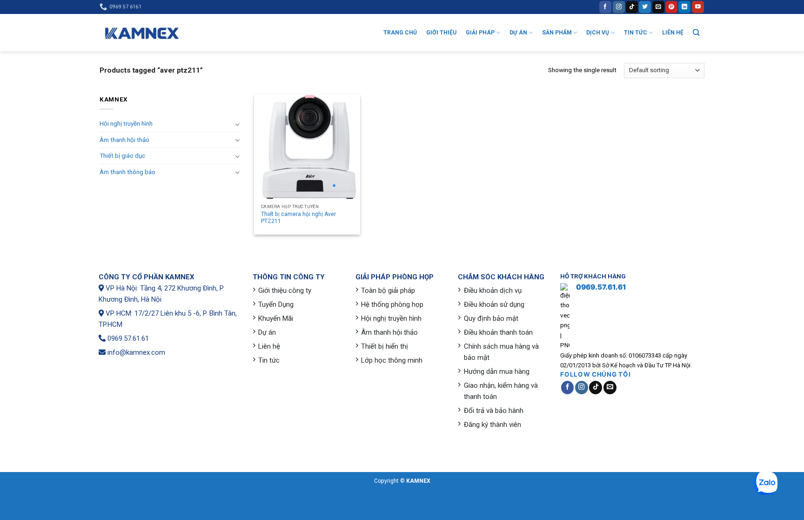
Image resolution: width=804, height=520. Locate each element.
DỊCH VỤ (597, 32)
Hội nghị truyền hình (126, 123)
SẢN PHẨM (557, 32)
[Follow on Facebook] (605, 7)
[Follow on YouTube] (698, 7)
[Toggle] (237, 124)
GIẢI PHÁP (480, 32)
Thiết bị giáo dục (122, 155)
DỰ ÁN (518, 32)
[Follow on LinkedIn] (684, 7)
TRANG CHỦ (400, 32)
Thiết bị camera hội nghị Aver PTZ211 (298, 218)
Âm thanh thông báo (127, 172)
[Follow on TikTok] (632, 7)
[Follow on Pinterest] (671, 7)
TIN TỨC (635, 32)
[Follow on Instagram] (619, 7)
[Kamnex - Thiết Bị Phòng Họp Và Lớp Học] (141, 32)
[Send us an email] (658, 7)
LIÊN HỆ (672, 32)
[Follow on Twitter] (645, 7)
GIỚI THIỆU (441, 32)
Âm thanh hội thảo (124, 139)
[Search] (696, 32)
